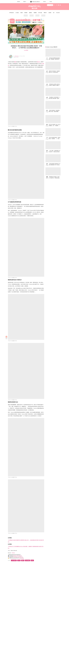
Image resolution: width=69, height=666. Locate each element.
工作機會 (50, 1)
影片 (54, 12)
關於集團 (18, 1)
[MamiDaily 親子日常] (35, 7)
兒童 (19, 560)
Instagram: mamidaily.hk (18, 556)
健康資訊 (30, 12)
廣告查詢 (44, 1)
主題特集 (49, 12)
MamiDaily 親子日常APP (17, 555)
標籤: (9, 560)
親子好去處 (40, 12)
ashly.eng (17, 56)
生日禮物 (27, 560)
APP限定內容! (11, 12)
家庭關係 (35, 12)
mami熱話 (17, 12)
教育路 (22, 12)
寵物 (15, 61)
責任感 (38, 61)
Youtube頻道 (21, 558)
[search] (54, 5)
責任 (32, 560)
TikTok (13, 552)
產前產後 (25, 12)
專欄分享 (45, 12)
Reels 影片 (58, 12)
